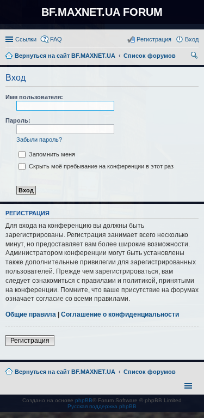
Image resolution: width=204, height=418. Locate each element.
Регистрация (30, 340)
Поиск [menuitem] (195, 56)
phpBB (83, 400)
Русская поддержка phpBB (102, 406)
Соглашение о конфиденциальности (120, 314)
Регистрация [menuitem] (154, 39)
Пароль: (17, 120)
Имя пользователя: (34, 97)
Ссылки (25, 39)
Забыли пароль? (39, 139)
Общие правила (30, 314)
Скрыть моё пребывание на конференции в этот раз (100, 166)
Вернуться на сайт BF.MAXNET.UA (65, 371)
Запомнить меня (51, 154)
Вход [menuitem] (192, 39)
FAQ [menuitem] (56, 39)
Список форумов (149, 371)
